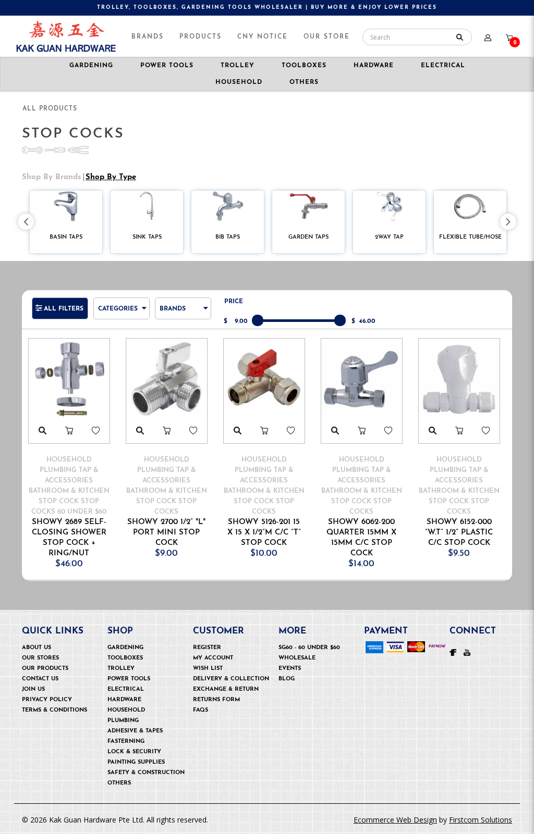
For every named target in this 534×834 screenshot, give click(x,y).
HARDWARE (374, 66)
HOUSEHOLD (238, 82)
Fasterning (125, 741)
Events (289, 668)
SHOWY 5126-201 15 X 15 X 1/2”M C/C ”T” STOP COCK (264, 532)
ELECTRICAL (443, 66)
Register (207, 648)
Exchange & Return (226, 689)
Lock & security (134, 752)
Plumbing (123, 721)
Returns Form (216, 700)
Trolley (121, 668)
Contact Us (40, 679)
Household (126, 710)
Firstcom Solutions (480, 820)
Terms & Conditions (54, 710)
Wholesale (296, 658)
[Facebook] (453, 651)
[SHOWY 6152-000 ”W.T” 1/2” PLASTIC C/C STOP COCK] (459, 379)
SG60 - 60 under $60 (309, 648)
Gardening (125, 648)
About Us (36, 648)
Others (304, 82)
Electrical (125, 689)
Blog (286, 679)
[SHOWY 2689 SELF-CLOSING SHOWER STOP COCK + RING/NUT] (69, 379)
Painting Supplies (136, 762)
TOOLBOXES (304, 66)
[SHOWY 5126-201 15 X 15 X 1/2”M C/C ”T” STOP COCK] (264, 379)
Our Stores (40, 658)
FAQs (200, 710)
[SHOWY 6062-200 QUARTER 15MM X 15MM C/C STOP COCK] (361, 379)
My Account (213, 658)
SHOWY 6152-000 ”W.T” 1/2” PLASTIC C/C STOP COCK (459, 532)
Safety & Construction (146, 773)
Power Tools (128, 679)
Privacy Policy (47, 700)
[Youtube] (467, 651)
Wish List (208, 668)
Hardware (124, 700)
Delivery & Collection (231, 679)
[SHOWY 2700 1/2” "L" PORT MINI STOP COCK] (166, 379)
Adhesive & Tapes (135, 731)
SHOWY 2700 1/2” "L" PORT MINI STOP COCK (166, 532)
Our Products (45, 668)
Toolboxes (125, 658)
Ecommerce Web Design (395, 820)
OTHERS (119, 783)
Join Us (33, 689)
